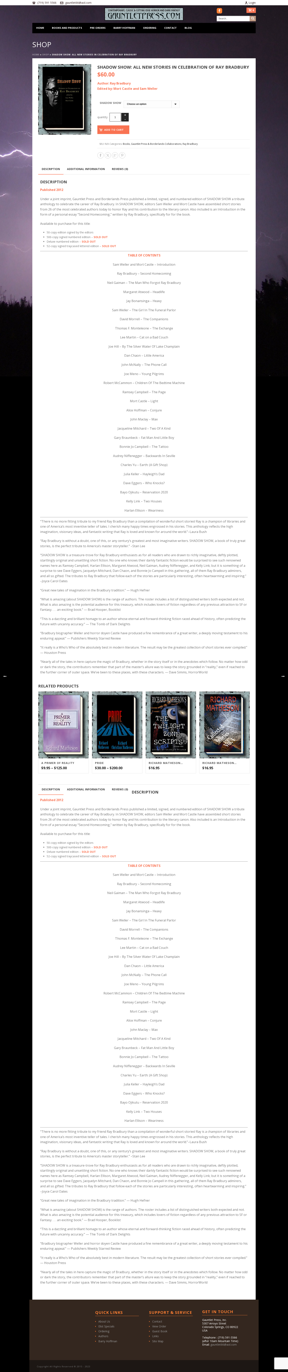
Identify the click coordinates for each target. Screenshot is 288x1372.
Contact (170, 28)
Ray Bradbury (190, 144)
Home (40, 28)
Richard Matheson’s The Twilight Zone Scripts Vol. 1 (166, 763)
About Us (104, 1321)
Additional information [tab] (86, 169)
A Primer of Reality (57, 763)
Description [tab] (51, 169)
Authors (103, 1336)
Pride (99, 763)
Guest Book (159, 1331)
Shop (45, 54)
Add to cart (114, 129)
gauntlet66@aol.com (78, 2)
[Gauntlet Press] (144, 14)
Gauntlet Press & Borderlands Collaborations (156, 144)
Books (126, 144)
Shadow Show (110, 103)
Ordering (149, 28)
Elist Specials (106, 1326)
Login (252, 2)
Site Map (157, 1341)
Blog (188, 28)
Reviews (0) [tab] (120, 169)
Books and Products (67, 28)
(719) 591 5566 (46, 2)
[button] (83, 72)
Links (155, 1336)
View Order (159, 1326)
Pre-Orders (98, 28)
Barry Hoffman (124, 28)
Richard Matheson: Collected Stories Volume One (219, 763)
